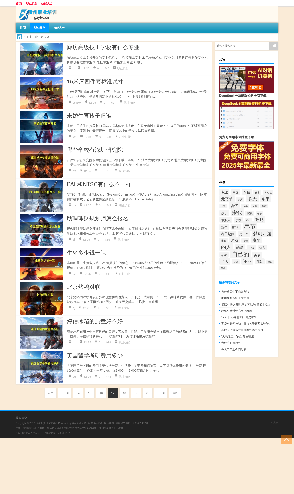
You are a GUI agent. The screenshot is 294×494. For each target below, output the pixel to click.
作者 (257, 192)
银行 (270, 261)
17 (112, 393)
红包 (262, 247)
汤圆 (223, 240)
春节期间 (228, 233)
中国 (236, 192)
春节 (250, 226)
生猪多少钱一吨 (86, 252)
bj (74, 308)
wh (74, 137)
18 (124, 393)
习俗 (246, 191)
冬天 (252, 198)
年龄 (259, 213)
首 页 (19, 3)
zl (74, 239)
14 (78, 393)
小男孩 (274, 422)
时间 (235, 227)
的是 (239, 247)
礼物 (251, 247)
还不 (247, 261)
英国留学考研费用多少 (95, 355)
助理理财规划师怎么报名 (97, 218)
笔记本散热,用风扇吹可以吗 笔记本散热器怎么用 (247, 304)
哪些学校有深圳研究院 (95, 149)
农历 (240, 199)
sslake (77, 102)
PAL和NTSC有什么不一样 (99, 184)
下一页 (161, 393)
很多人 (226, 220)
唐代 (234, 205)
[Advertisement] (120, 466)
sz (74, 274)
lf (73, 68)
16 (101, 393)
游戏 (234, 240)
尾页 (175, 393)
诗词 (235, 261)
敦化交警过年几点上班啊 (236, 311)
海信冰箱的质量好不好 (95, 321)
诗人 (225, 261)
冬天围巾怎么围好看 (233, 349)
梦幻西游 (262, 233)
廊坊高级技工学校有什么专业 (103, 47)
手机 (238, 220)
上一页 (65, 393)
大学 (245, 206)
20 (147, 393)
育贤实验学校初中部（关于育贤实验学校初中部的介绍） (247, 323)
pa (74, 205)
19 (136, 393)
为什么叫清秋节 (231, 343)
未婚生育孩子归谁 (89, 115)
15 (89, 393)
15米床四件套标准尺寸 (95, 81)
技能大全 (47, 3)
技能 (248, 220)
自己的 (240, 253)
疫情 (257, 240)
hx (74, 342)
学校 (264, 206)
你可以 (268, 192)
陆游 (223, 267)
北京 (223, 206)
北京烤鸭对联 (83, 286)
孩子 (224, 213)
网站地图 (109, 423)
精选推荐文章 (95, 423)
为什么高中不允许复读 (235, 291)
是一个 (243, 234)
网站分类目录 (79, 423)
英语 (257, 254)
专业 (224, 192)
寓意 (250, 213)
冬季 (265, 198)
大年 (255, 206)
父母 (245, 240)
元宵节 (227, 199)
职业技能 (31, 3)
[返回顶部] (285, 439)
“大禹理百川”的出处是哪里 (237, 336)
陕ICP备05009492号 (137, 423)
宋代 (237, 212)
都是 (259, 261)
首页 (50, 393)
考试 (224, 255)
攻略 (259, 219)
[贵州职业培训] (37, 8)
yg (74, 376)
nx (74, 171)
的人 (226, 246)
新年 (224, 227)
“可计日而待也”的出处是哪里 (239, 317)
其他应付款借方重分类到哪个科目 (242, 330)
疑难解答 (120, 423)
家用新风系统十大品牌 (235, 298)
